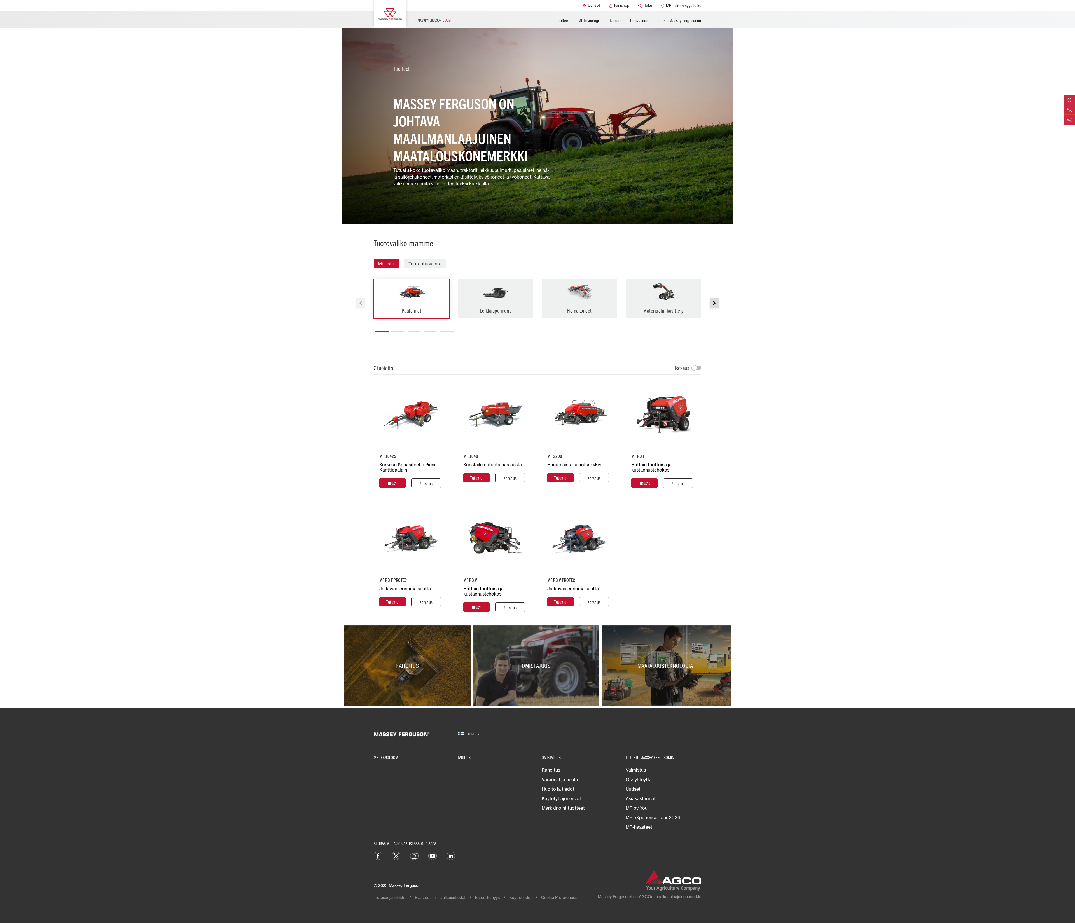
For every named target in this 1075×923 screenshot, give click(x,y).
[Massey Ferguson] (390, 14)
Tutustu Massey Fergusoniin (679, 20)
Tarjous (615, 20)
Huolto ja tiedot (558, 789)
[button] (714, 303)
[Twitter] (396, 855)
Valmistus (636, 770)
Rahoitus (551, 770)
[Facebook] (378, 855)
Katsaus (682, 368)
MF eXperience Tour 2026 (653, 817)
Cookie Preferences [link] (559, 897)
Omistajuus (639, 20)
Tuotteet (562, 20)
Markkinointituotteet (563, 808)
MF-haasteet (639, 827)
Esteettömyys (487, 897)
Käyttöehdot (520, 897)
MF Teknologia (589, 20)
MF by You (637, 808)
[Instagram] (414, 855)
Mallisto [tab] (386, 263)
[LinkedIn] (451, 855)
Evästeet (423, 897)
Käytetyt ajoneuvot (561, 798)
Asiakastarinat (641, 798)
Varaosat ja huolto (561, 779)
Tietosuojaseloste (389, 897)
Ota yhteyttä (639, 779)
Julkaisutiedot (453, 897)
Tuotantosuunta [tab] (424, 263)
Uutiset (633, 789)
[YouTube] (432, 855)
